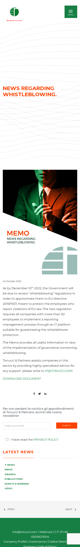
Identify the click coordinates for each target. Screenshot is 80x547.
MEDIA (8, 469)
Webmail (45, 532)
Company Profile (15, 541)
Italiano (41, 14)
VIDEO (8, 488)
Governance (38, 541)
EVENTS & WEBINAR (17, 484)
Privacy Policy (46, 439)
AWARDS (10, 474)
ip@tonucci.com (59, 371)
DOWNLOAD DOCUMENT (22, 378)
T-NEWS (10, 465)
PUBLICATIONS (14, 479)
